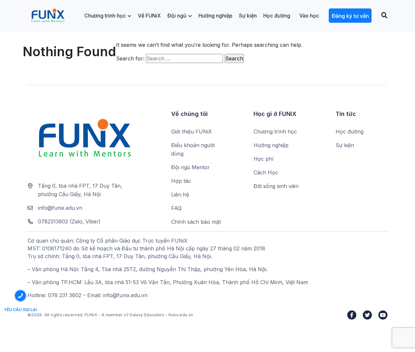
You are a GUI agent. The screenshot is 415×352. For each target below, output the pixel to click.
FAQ (176, 208)
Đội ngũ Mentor (190, 167)
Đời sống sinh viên (276, 186)
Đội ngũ (176, 15)
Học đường (276, 15)
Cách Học (266, 172)
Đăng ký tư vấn (350, 16)
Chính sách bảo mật (196, 222)
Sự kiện (248, 15)
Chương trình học (105, 15)
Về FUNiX (149, 15)
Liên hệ (180, 194)
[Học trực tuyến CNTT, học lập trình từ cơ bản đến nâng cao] (48, 15)
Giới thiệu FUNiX (191, 131)
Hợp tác (181, 181)
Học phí (263, 159)
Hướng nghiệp (215, 15)
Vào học (309, 15)
